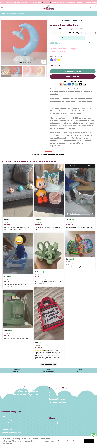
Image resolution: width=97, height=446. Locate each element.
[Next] (43, 42)
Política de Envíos (55, 393)
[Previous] (6, 42)
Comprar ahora (72, 76)
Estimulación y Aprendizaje (11, 432)
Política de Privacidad (57, 399)
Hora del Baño (6, 423)
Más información (63, 441)
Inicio (3, 13)
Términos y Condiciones (57, 402)
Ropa (3, 416)
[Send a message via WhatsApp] (93, 435)
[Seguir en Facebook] (50, 423)
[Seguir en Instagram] (54, 423)
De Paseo (4, 426)
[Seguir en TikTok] (57, 423)
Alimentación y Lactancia (10, 420)
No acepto (76, 441)
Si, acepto (89, 441)
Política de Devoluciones (58, 396)
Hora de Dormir (6, 429)
